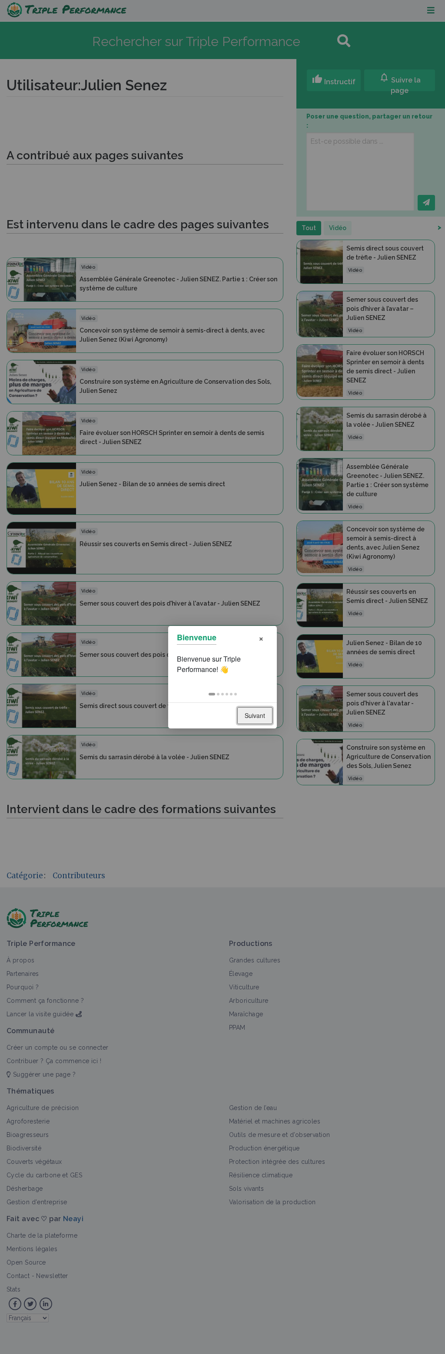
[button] (212, 694)
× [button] (261, 637)
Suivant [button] (255, 715)
